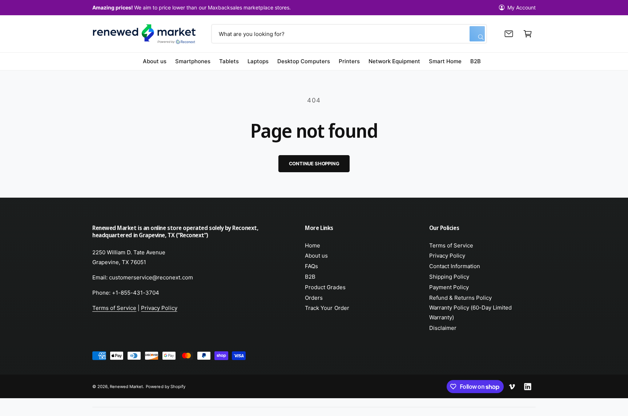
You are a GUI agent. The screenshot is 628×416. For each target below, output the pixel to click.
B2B (310, 276)
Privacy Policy (159, 307)
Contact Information (454, 266)
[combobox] (349, 33)
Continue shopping (314, 163)
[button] (527, 33)
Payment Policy (449, 287)
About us (316, 255)
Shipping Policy (449, 276)
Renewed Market (126, 386)
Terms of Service (114, 307)
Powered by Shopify (165, 386)
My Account (521, 7)
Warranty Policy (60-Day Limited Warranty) (470, 312)
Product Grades (325, 287)
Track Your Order (327, 307)
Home (312, 245)
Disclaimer (442, 327)
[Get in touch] (508, 33)
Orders (314, 297)
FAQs (311, 266)
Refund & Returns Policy (460, 297)
